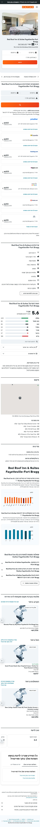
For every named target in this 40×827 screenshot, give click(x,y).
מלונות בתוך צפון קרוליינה (19, 821)
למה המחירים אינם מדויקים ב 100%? (25, 810)
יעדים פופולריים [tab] (15, 764)
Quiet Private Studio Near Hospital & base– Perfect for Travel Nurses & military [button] (21, 667)
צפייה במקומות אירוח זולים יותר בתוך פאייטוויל (9, 641)
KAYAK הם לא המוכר (30, 803)
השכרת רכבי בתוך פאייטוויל (27, 775)
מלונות (23, 819)
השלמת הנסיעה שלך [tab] (29, 764)
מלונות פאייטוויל (7, 821)
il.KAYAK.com (30, 819)
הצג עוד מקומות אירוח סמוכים (10, 602)
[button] (2, 2)
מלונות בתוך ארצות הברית (33, 821)
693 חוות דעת (22, 44)
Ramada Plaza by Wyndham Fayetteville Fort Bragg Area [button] (21, 624)
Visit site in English (13, 2)
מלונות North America (14, 819)
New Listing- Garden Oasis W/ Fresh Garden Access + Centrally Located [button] (21, 708)
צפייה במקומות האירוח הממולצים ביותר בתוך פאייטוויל (7, 683)
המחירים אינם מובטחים (31, 797)
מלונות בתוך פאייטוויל (29, 778)
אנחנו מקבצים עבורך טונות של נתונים (25, 806)
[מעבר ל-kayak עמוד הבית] (28, 7)
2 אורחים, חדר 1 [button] (31, 57)
